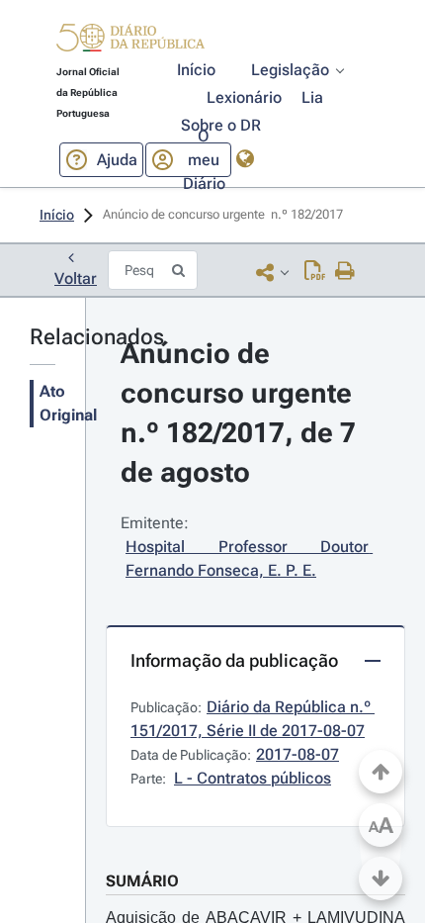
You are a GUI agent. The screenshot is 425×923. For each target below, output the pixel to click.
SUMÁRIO (142, 881)
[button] (130, 40)
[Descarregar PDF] (314, 272)
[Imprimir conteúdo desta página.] (345, 272)
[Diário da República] (130, 42)
